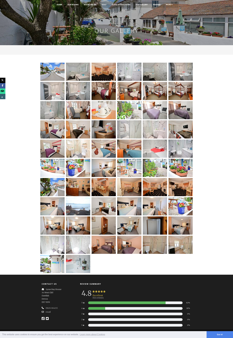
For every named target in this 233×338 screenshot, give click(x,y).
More (168, 4)
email (48, 312)
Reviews (156, 4)
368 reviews (98, 298)
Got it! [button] (220, 334)
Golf (104, 4)
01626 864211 (52, 308)
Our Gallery (142, 4)
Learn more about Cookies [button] (92, 334)
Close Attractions (121, 4)
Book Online (90, 4)
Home (59, 4)
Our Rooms (73, 4)
